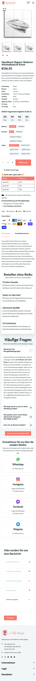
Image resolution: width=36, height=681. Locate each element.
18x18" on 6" (14, 145)
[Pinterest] (14, 657)
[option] (18, 23)
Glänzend (19, 132)
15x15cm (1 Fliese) (15, 137)
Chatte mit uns (19, 468)
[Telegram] (11, 657)
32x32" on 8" (14, 154)
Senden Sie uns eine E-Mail (12, 652)
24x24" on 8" (14, 149)
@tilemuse (21, 488)
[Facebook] (8, 657)
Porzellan (21, 126)
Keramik (12, 126)
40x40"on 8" (26, 154)
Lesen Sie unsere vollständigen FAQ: (18, 433)
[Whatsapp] (2, 657)
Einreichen (10, 618)
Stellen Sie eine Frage (12, 170)
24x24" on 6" (25, 145)
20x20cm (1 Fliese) (16, 141)
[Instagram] (5, 657)
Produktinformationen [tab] (22, 233)
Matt (11, 132)
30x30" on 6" (26, 149)
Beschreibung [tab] (6, 233)
